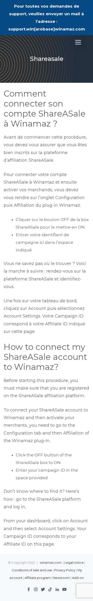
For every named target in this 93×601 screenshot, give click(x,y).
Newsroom (61, 578)
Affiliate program (38, 578)
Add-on (78, 578)
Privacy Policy (65, 570)
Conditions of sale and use (32, 570)
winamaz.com (51, 562)
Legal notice (74, 562)
